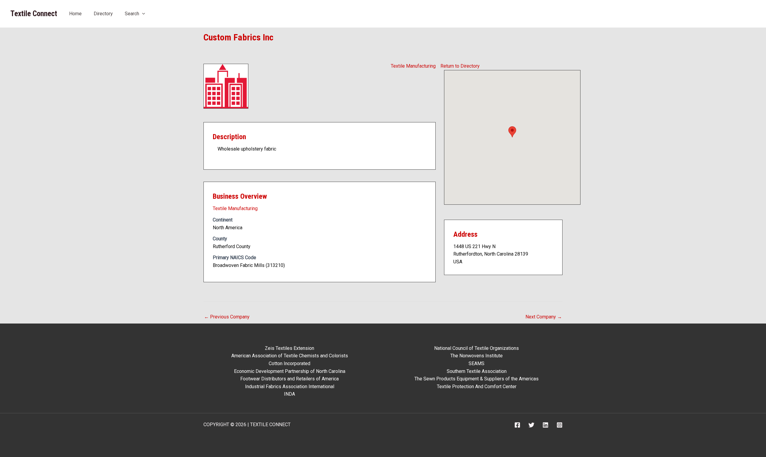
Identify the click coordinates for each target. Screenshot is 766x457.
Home (75, 13)
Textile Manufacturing (413, 66)
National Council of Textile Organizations (476, 348)
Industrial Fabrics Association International (289, 386)
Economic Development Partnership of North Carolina (289, 371)
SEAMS (476, 363)
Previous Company (227, 317)
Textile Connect (33, 13)
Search (132, 13)
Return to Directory (460, 66)
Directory (103, 13)
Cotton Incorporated (289, 363)
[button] (142, 13)
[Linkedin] (545, 425)
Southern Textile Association (477, 371)
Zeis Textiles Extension (289, 348)
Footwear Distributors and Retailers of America (289, 379)
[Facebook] (517, 425)
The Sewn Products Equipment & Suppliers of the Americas (476, 379)
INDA (289, 394)
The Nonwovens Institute (476, 356)
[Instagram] (560, 425)
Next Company (543, 317)
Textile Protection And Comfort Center (476, 386)
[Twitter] (531, 425)
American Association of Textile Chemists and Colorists (289, 356)
